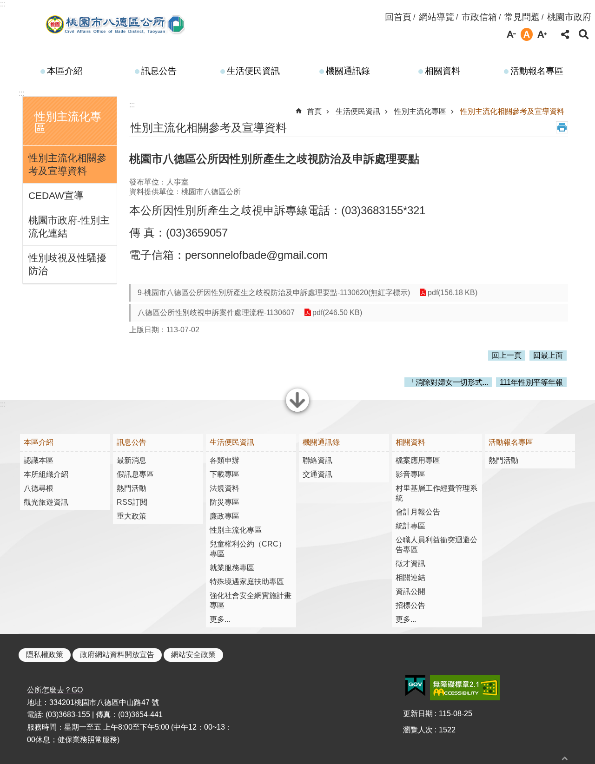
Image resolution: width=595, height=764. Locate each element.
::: (3, 4)
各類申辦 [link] (224, 460)
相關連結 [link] (410, 577)
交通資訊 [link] (317, 474)
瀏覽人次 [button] (418, 730)
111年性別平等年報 (531, 382)
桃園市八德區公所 (116, 24)
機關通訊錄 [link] (348, 71)
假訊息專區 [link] (135, 474)
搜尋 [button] (583, 34)
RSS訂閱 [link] (132, 502)
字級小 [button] (511, 34)
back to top (564, 758)
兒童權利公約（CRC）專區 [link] (248, 549)
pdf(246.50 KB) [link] (337, 312)
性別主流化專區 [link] (420, 111)
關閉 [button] (297, 411)
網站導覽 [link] (436, 17)
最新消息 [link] (131, 460)
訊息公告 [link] (159, 71)
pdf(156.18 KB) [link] (452, 292)
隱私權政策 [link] (44, 655)
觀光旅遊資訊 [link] (46, 502)
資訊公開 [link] (410, 591)
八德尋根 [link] (38, 488)
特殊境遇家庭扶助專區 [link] (247, 582)
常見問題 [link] (522, 17)
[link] (415, 686)
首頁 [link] (314, 111)
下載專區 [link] (224, 474)
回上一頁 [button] (507, 355)
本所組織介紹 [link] (46, 474)
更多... (220, 619)
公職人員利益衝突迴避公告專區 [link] (436, 544)
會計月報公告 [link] (418, 512)
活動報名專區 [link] (536, 71)
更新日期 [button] (418, 714)
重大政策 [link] (131, 516)
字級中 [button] (527, 34)
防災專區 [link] (224, 502)
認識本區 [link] (38, 460)
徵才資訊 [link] (410, 563)
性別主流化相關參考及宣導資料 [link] (67, 164)
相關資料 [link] (442, 71)
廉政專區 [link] (224, 516)
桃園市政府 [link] (569, 17)
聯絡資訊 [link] (317, 460)
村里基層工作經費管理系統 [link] (436, 493)
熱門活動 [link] (131, 488)
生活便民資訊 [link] (253, 71)
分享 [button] (565, 34)
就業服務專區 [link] (232, 568)
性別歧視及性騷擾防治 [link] (67, 264)
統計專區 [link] (410, 526)
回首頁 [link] (398, 17)
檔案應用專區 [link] (418, 460)
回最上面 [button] (548, 355)
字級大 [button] (542, 34)
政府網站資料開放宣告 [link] (117, 655)
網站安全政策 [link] (193, 655)
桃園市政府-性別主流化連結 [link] (69, 226)
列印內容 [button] (562, 127)
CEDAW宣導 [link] (56, 195)
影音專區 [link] (410, 474)
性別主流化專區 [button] (67, 122)
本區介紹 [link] (64, 71)
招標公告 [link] (410, 605)
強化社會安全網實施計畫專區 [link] (250, 600)
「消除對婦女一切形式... (448, 382)
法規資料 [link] (224, 488)
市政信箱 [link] (479, 17)
